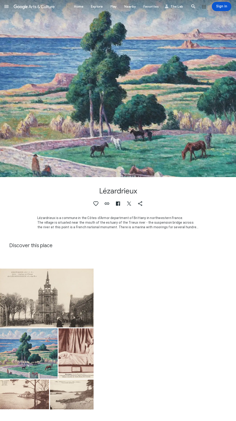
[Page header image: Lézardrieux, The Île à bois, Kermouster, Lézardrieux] (118, 88)
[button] (6, 6)
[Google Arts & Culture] (34, 6)
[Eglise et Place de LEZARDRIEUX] (47, 298)
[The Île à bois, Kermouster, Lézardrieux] (29, 353)
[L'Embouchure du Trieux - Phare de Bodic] (72, 394)
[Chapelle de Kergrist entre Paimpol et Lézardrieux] (76, 353)
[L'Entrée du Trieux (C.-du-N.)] (24, 394)
